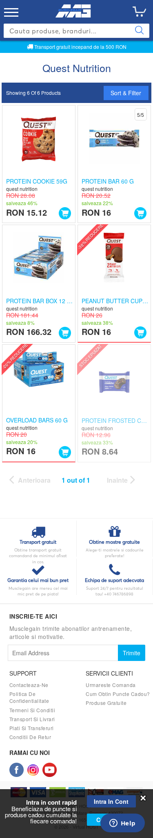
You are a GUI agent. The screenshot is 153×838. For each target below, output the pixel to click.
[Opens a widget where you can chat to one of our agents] (122, 824)
